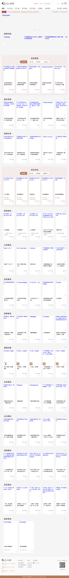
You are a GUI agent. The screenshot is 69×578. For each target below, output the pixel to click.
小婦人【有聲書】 (35, 367)
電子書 (17, 8)
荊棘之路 (32, 264)
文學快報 (38, 62)
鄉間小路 (59, 230)
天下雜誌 (6, 194)
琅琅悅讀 (59, 8)
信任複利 (59, 298)
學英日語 (31, 173)
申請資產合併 (56, 12)
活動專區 (47, 8)
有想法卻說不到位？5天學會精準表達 (9, 154)
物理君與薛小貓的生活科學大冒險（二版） (60, 402)
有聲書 (40, 8)
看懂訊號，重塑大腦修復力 (8, 333)
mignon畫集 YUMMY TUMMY (48, 436)
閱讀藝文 (45, 173)
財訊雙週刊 (20, 194)
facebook (37, 563)
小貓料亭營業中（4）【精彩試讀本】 (61, 265)
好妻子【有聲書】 (61, 367)
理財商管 (23, 62)
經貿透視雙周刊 (59, 194)
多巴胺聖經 (46, 332)
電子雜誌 (24, 8)
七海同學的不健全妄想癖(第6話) (48, 470)
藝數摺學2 (20, 401)
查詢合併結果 (64, 12)
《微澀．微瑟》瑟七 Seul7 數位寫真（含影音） (35, 505)
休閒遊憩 (38, 173)
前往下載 (62, 569)
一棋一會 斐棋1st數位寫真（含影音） (9, 505)
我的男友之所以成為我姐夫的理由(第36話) (21, 471)
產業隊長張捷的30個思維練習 (34, 153)
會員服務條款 (21, 563)
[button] (3, 44)
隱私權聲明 (20, 567)
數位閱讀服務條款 (22, 565)
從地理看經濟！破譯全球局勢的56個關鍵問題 (8, 84)
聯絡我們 (30, 567)
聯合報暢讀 (23, 546)
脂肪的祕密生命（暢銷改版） (8, 402)
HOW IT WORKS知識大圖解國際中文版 (48, 231)
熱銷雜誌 (23, 173)
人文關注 (45, 62)
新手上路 (30, 563)
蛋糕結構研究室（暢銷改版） (34, 436)
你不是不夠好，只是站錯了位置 (59, 83)
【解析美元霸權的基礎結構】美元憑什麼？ (21, 84)
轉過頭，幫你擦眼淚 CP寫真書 (60, 504)
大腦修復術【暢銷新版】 (60, 153)
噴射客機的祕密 (34, 401)
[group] (34, 22)
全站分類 (10, 8)
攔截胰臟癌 (33, 332)
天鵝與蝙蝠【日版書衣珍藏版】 (47, 265)
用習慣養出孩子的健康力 (21, 436)
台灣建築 (6, 230)
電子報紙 (33, 8)
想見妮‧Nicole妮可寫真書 (21, 504)
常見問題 (30, 565)
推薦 (3, 8)
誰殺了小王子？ (8, 264)
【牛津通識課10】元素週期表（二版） (48, 402)
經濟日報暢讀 (8, 546)
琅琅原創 (65, 8)
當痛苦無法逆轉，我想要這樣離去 (21, 154)
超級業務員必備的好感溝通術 (47, 299)
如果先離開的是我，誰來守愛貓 (8, 436)
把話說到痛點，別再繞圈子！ (34, 83)
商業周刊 (32, 194)
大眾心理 (31, 62)
